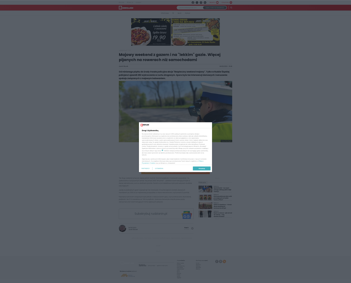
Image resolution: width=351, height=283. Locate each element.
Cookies (152, 163)
